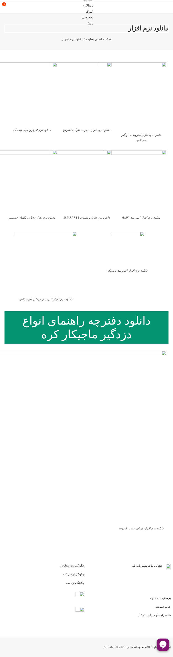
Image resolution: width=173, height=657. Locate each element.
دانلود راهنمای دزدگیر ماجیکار (154, 615)
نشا (159, 565)
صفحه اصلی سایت (98, 39)
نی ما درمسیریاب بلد (144, 565)
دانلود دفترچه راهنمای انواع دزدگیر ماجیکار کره (87, 327)
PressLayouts (138, 647)
